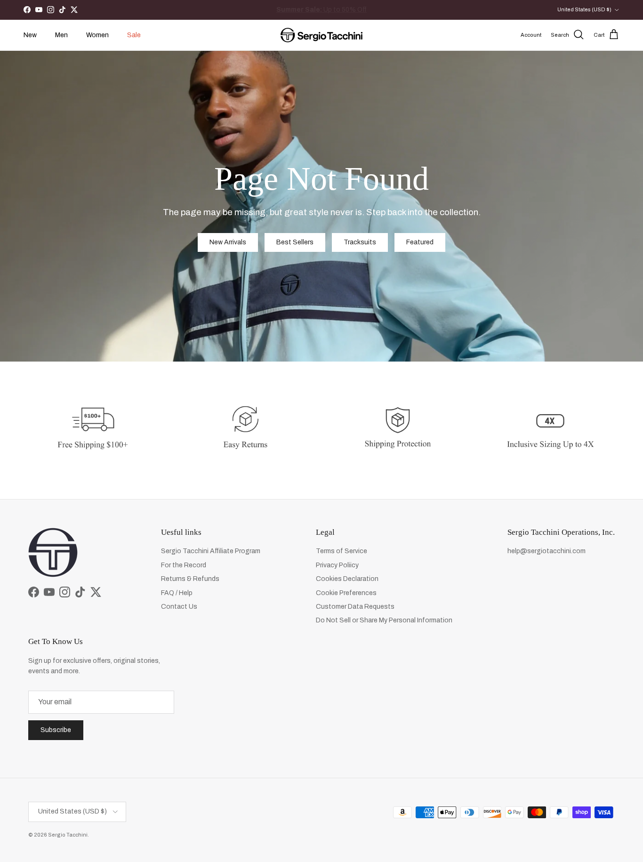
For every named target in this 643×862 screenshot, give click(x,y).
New (30, 35)
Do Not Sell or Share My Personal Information (384, 620)
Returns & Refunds (190, 578)
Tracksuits (360, 242)
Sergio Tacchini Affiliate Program (210, 551)
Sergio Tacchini (68, 835)
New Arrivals (330, 9)
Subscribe (55, 729)
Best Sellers (294, 242)
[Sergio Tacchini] (321, 35)
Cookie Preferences (346, 592)
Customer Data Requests (355, 606)
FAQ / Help (177, 592)
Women (97, 35)
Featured (420, 242)
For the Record (183, 565)
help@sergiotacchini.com (546, 551)
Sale (134, 35)
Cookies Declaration (347, 578)
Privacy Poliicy (337, 565)
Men (61, 35)
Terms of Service (341, 551)
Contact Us (179, 606)
